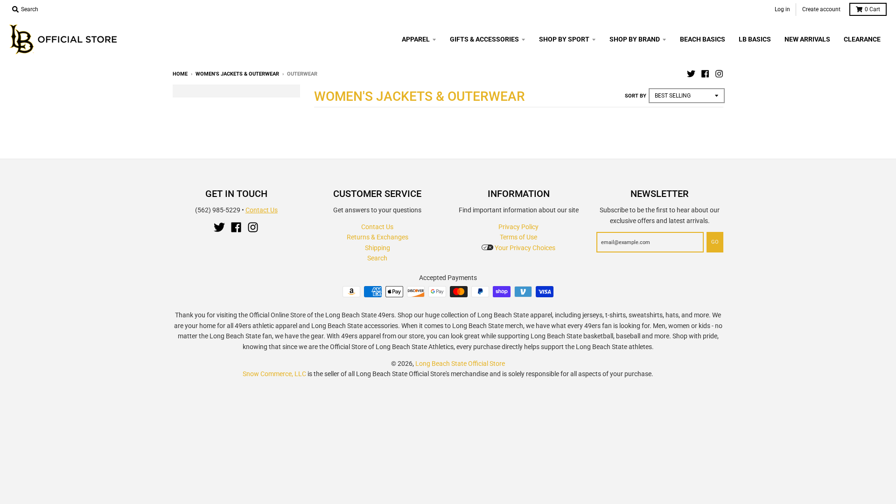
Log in (782, 9)
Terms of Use (518, 237)
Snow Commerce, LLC (274, 374)
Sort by (635, 96)
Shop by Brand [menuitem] (634, 39)
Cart (872, 9)
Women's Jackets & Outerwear (237, 74)
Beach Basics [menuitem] (702, 39)
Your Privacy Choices (524, 248)
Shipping (377, 248)
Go (715, 242)
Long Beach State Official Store (460, 363)
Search (377, 258)
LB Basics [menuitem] (755, 39)
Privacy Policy (518, 227)
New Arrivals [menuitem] (807, 39)
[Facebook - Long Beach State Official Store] (705, 74)
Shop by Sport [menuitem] (564, 39)
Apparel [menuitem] (416, 39)
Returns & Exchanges (377, 237)
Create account (821, 9)
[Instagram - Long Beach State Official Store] (719, 74)
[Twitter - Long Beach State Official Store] (691, 74)
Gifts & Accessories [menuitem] (484, 39)
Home (180, 74)
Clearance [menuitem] (862, 39)
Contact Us (261, 210)
